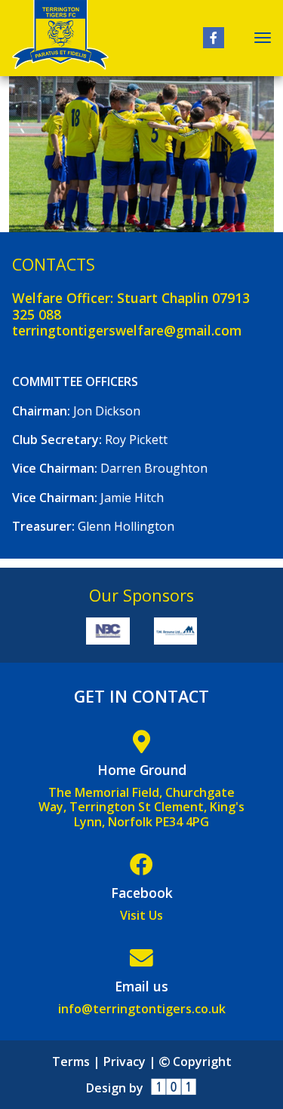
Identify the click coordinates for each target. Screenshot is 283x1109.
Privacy (124, 1061)
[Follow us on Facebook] (213, 37)
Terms (71, 1061)
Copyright (200, 1061)
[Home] (60, 38)
